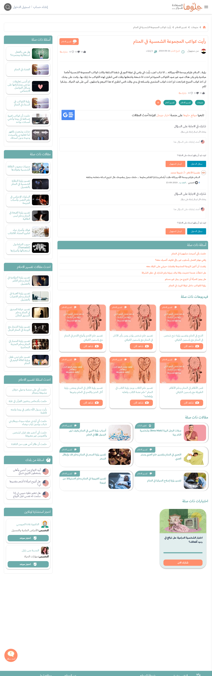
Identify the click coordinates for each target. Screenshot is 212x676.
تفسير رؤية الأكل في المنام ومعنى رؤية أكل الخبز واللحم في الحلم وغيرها (83, 390)
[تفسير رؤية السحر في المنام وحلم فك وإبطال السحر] (119, 457)
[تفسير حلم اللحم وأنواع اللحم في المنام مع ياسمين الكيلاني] (82, 318)
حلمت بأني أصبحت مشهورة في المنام (188, 254)
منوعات (194, 27)
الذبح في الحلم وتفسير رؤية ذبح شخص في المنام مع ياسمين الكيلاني (183, 337)
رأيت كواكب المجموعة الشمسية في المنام (152, 27)
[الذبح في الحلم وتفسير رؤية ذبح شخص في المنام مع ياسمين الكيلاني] (183, 318)
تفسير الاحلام (181, 27)
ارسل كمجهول (175, 164)
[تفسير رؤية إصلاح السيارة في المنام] (195, 481)
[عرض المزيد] (158, 102)
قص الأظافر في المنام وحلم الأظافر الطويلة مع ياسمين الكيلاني (186, 390)
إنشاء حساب (40, 7)
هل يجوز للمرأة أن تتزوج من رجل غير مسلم (185, 279)
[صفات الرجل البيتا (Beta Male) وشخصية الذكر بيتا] (195, 433)
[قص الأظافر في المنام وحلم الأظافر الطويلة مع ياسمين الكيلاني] (183, 370)
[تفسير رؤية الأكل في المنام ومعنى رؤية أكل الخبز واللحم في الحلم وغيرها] (82, 370)
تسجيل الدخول (21, 7)
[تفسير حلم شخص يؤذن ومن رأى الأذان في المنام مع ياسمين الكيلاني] (133, 318)
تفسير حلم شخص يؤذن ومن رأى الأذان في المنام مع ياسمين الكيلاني (133, 337)
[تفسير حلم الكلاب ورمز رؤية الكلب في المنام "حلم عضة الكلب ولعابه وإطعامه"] (133, 370)
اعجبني (191, 182)
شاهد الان (189, 346)
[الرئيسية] (204, 27)
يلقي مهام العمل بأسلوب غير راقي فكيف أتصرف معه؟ (180, 260)
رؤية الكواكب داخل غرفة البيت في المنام (187, 286)
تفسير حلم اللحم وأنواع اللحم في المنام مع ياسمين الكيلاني (83, 337)
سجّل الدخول (196, 164)
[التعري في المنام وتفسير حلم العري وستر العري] (195, 457)
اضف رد (182, 182)
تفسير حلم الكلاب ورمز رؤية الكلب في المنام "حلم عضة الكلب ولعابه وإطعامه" (134, 392)
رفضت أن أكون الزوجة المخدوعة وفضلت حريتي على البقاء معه (176, 266)
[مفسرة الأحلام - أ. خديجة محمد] (203, 172)
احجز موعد (25, 538)
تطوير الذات (142, 425)
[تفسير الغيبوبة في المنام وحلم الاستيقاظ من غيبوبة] (119, 481)
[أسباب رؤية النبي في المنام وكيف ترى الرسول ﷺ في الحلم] (119, 433)
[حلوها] (206, 7)
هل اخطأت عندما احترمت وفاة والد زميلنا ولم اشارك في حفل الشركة (174, 273)
